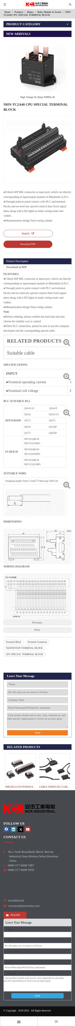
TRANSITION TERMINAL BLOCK (24, 648)
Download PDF (28, 244)
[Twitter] (20, 829)
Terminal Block (13, 642)
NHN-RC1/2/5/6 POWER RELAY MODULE (20, 787)
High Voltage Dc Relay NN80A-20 (37, 97)
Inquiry (26, 233)
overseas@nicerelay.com (24, 906)
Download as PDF (16, 267)
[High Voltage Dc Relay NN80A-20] (37, 65)
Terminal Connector (37, 642)
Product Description (17, 261)
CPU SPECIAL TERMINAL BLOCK (24, 654)
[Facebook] (6, 829)
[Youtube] (28, 829)
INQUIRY (15, 915)
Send (37, 732)
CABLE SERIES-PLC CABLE (54, 787)
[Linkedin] (13, 829)
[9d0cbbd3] (29, 809)
